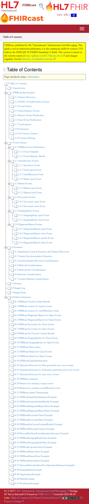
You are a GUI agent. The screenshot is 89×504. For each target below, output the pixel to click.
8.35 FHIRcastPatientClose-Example (31, 456)
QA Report (35, 497)
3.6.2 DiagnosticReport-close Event (34, 233)
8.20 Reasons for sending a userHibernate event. (37, 388)
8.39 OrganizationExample (27, 474)
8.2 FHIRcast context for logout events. (33, 306)
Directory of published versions (37, 59)
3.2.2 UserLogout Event (29, 170)
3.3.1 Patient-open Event (29, 188)
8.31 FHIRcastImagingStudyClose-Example (35, 438)
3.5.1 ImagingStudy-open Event (33, 215)
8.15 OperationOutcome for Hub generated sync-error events (43, 365)
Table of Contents (19, 497)
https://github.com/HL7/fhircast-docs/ (44, 55)
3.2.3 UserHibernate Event (30, 174)
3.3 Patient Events (23, 183)
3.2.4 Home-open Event (29, 179)
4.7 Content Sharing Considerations (31, 279)
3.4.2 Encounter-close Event (31, 206)
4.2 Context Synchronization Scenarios (33, 256)
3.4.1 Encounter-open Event (31, 201)
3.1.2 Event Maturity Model (31, 156)
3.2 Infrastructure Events (26, 160)
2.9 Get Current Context (26, 133)
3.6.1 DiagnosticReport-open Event (34, 229)
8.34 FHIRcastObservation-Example (31, 451)
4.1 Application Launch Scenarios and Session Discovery (41, 251)
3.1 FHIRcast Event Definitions (29, 147)
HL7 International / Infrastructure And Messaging (41, 491)
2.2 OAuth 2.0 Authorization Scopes (31, 101)
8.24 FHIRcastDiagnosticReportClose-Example (36, 406)
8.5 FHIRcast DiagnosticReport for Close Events (37, 320)
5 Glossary (16, 283)
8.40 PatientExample (24, 479)
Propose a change (12, 501)
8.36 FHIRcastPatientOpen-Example (31, 460)
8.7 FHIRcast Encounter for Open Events (34, 329)
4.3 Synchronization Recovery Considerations (36, 260)
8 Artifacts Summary (21, 297)
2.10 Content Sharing (24, 138)
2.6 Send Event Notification (27, 120)
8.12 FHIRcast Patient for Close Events (33, 351)
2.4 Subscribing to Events (26, 110)
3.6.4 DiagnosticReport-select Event (34, 242)
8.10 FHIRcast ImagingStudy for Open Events (36, 342)
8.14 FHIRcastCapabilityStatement (30, 360)
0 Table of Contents (17, 83)
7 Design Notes (18, 292)
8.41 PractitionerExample (26, 483)
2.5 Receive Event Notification (29, 115)
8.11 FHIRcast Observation (27, 347)
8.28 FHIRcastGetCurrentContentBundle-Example (38, 424)
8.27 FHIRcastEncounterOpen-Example (33, 419)
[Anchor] (44, 69)
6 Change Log (18, 288)
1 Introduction (18, 88)
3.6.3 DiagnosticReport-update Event (35, 238)
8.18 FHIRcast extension (26, 379)
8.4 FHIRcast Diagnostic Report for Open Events (37, 315)
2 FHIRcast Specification (23, 92)
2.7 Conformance (22, 124)
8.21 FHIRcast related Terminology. (31, 392)
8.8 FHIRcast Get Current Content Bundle (34, 333)
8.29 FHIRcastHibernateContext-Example (34, 429)
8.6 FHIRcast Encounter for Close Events (34, 324)
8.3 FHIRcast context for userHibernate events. (36, 310)
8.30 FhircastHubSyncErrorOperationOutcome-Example (41, 433)
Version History (50, 497)
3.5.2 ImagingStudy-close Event (33, 220)
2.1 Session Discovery (25, 97)
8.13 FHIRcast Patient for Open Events (33, 356)
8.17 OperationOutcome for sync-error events (36, 374)
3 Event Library (19, 142)
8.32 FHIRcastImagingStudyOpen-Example (35, 442)
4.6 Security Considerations (27, 274)
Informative (33, 76)
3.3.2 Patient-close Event (29, 192)
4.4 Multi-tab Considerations (28, 265)
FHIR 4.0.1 (43, 494)
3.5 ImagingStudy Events (26, 210)
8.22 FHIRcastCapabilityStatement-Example (35, 397)
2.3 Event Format (22, 106)
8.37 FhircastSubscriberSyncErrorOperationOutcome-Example (44, 465)
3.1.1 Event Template (27, 151)
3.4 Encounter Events (24, 197)
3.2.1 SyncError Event (28, 165)
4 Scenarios (16, 247)
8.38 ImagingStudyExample (28, 469)
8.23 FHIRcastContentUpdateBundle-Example (36, 401)
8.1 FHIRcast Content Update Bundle (32, 301)
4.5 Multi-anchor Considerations (30, 270)
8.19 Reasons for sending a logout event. (34, 383)
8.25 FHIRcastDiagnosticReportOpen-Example (36, 410)
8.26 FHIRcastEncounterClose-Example (33, 415)
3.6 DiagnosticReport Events (28, 224)
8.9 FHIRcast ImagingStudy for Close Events (36, 338)
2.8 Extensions (21, 129)
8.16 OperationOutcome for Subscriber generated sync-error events (46, 369)
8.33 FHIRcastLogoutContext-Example (33, 447)
